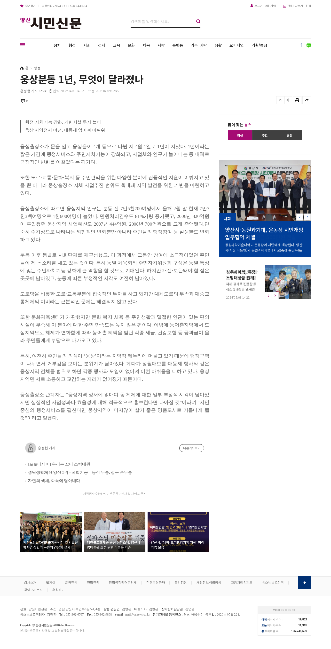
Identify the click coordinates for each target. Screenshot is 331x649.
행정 (72, 45)
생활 (218, 45)
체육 (146, 45)
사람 (161, 45)
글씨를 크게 (288, 100)
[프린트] (297, 100)
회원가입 (270, 6)
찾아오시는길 (33, 590)
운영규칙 (71, 582)
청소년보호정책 (273, 582)
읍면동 (177, 45)
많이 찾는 (240, 124)
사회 (87, 45)
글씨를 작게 (280, 100)
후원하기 (58, 590)
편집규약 (93, 582)
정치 (57, 45)
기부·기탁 (199, 45)
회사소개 (30, 582)
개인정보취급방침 (209, 582)
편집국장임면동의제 (123, 582)
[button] (307, 217)
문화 (131, 45)
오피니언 (236, 45)
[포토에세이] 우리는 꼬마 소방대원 (59, 464)
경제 (101, 45)
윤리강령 (180, 582)
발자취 (50, 582)
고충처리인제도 (241, 582)
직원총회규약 (155, 582)
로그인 (258, 6)
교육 (116, 45)
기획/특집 (259, 45)
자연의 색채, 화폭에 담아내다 (54, 480)
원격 (308, 6)
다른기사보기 (191, 448)
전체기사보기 (295, 6)
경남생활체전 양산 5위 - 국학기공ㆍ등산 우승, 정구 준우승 (80, 472)
